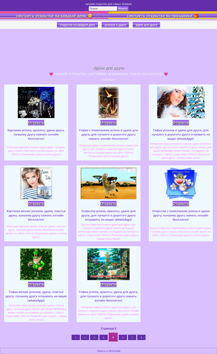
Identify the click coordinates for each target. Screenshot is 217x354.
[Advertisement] (108, 47)
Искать (123, 8)
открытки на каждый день (77, 24)
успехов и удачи (115, 24)
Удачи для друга (146, 24)
